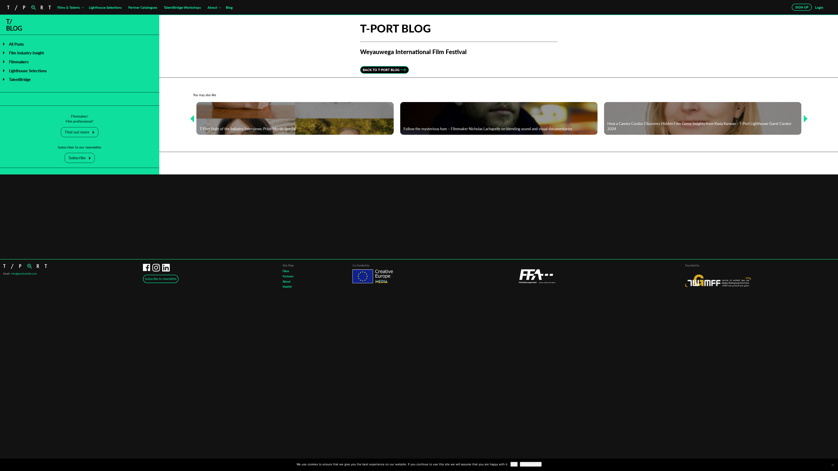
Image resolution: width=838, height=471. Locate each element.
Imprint (287, 286)
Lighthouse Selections (105, 7)
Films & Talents (68, 7)
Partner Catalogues (142, 7)
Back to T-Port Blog (381, 70)
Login (819, 7)
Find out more (77, 132)
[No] (832, 465)
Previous (190, 119)
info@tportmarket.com (24, 273)
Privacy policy (531, 464)
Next (804, 119)
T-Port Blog (395, 28)
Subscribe (77, 157)
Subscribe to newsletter (161, 279)
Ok (514, 464)
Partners (288, 276)
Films (286, 271)
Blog (229, 7)
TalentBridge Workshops (182, 7)
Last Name (390, 253)
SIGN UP (801, 7)
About (212, 7)
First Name (390, 236)
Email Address (394, 218)
